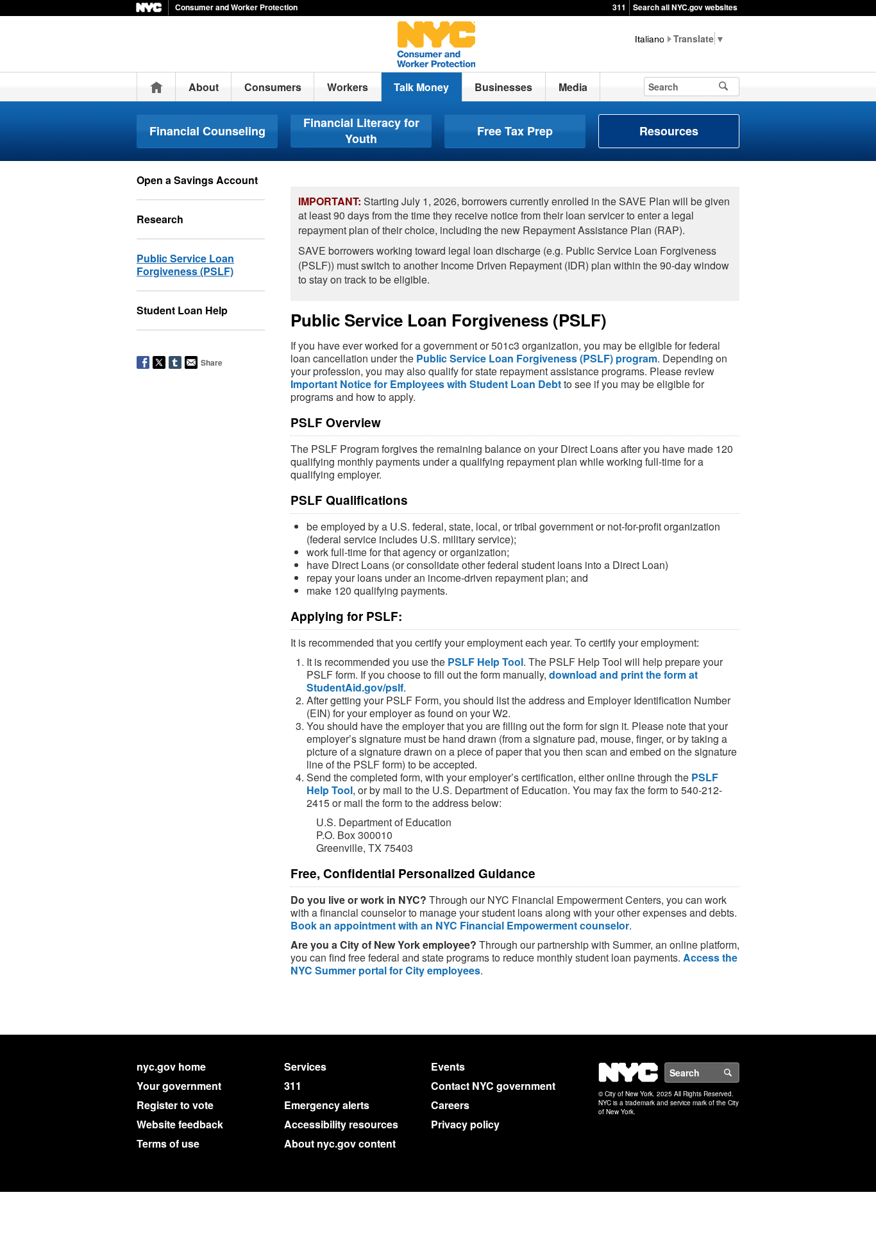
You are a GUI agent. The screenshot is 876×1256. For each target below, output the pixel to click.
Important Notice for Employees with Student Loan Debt (426, 384)
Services (305, 1066)
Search (738, 1072)
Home (156, 86)
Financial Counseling (207, 131)
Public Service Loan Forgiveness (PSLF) (185, 264)
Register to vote (175, 1105)
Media (573, 87)
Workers (347, 87)
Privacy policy (465, 1124)
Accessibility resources (341, 1124)
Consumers (272, 87)
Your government (179, 1085)
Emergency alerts (326, 1105)
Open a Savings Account (197, 180)
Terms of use (168, 1143)
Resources (668, 131)
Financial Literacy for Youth (361, 130)
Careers (450, 1105)
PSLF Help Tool (485, 661)
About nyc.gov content (340, 1143)
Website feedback (180, 1124)
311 (619, 7)
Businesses (503, 87)
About (204, 87)
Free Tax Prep (515, 131)
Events (448, 1066)
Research (160, 219)
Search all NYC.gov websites (685, 7)
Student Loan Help (182, 310)
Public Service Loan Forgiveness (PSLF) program (536, 358)
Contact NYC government (493, 1085)
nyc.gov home (171, 1066)
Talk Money (421, 87)
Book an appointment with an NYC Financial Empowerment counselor (460, 925)
